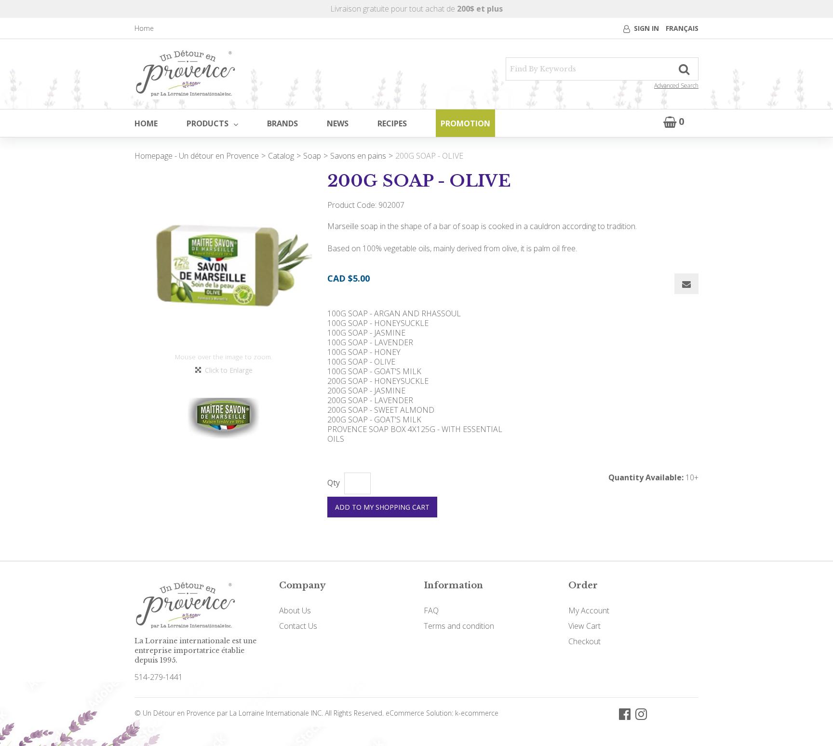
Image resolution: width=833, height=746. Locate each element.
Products (207, 123)
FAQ (431, 610)
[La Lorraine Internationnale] (185, 74)
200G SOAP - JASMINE (366, 390)
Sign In (646, 28)
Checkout (584, 641)
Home (144, 28)
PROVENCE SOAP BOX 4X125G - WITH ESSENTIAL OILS (414, 434)
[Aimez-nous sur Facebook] (625, 713)
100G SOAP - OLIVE (361, 361)
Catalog (281, 155)
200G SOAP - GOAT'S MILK (374, 419)
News (338, 123)
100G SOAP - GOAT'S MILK (374, 371)
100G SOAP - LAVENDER (370, 342)
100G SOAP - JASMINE (366, 332)
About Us (295, 610)
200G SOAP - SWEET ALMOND (380, 410)
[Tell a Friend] (686, 283)
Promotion (465, 123)
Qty (333, 483)
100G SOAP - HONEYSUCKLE (378, 323)
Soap (312, 155)
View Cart (584, 626)
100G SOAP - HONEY (364, 352)
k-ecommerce (476, 713)
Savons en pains (358, 155)
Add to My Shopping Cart (382, 507)
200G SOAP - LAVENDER (370, 400)
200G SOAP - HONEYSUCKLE (378, 381)
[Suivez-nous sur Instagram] (641, 713)
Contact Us (298, 626)
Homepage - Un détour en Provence (196, 155)
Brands (282, 123)
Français (682, 28)
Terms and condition (459, 626)
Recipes (392, 123)
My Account (588, 610)
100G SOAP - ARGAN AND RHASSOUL (394, 313)
